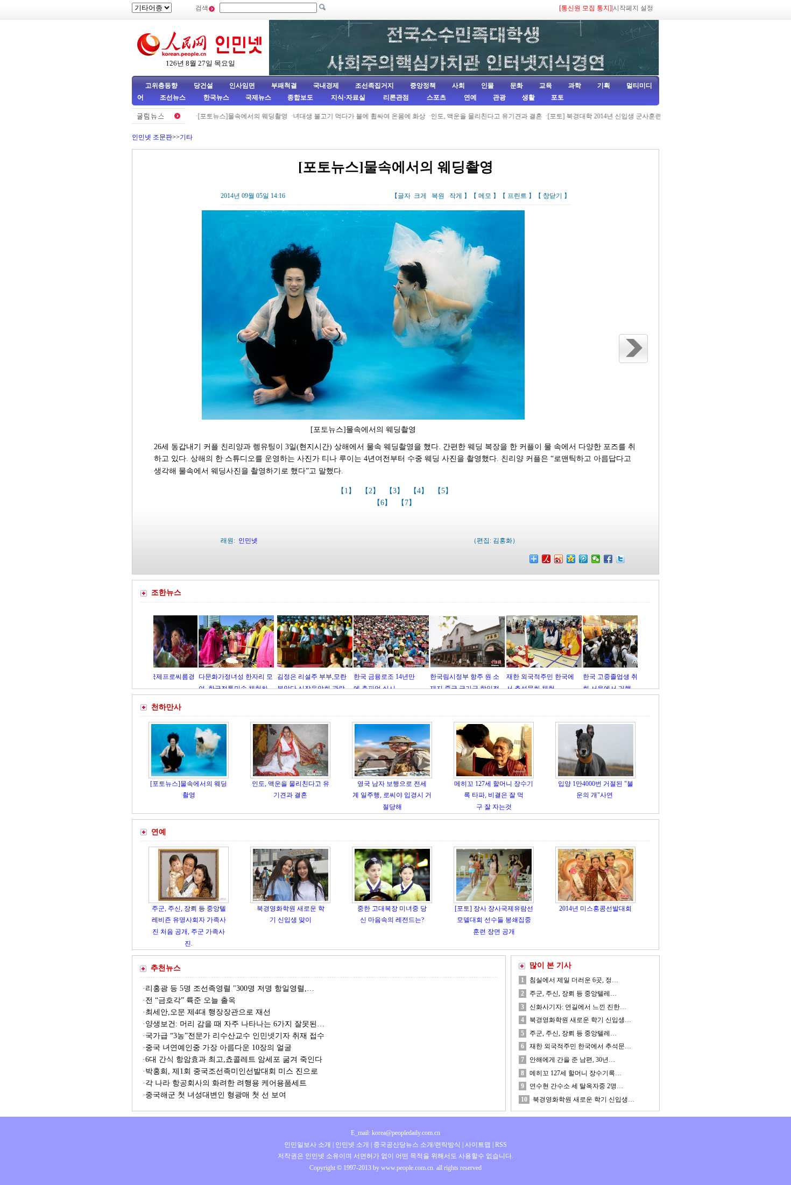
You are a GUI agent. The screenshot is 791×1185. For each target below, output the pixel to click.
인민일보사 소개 (307, 1144)
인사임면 (242, 85)
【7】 (407, 503)
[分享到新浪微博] (558, 559)
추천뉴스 (166, 968)
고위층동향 (161, 85)
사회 (458, 85)
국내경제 (326, 85)
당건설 (203, 85)
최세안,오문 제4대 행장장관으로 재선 (208, 1012)
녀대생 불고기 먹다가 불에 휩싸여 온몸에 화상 (331, 116)
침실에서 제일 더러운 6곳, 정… (573, 980)
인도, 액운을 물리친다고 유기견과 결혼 (458, 116)
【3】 (395, 491)
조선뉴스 (173, 97)
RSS (501, 1144)
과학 (574, 85)
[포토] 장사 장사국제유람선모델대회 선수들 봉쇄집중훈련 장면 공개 (494, 920)
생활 (528, 97)
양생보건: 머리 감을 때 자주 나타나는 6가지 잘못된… (234, 1024)
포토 (557, 97)
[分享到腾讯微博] (583, 559)
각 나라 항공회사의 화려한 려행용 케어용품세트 (226, 1083)
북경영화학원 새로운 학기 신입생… (580, 1020)
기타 (186, 137)
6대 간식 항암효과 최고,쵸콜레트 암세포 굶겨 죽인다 (233, 1059)
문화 (516, 85)
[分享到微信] (596, 559)
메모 (484, 196)
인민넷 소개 (351, 1144)
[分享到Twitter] (620, 559)
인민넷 (248, 540)
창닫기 (552, 196)
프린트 (517, 196)
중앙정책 (423, 85)
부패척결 (284, 85)
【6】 (383, 503)
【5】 (444, 491)
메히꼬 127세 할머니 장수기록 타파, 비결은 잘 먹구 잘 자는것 (493, 795)
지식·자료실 (349, 97)
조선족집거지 (374, 85)
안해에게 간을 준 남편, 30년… (572, 1059)
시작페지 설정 (633, 8)
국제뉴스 (258, 97)
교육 (545, 85)
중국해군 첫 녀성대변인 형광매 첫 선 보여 (215, 1095)
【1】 (347, 491)
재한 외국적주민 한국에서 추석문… (580, 1046)
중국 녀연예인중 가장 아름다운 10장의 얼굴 (218, 1048)
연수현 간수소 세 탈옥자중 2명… (576, 1086)
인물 (487, 85)
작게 (455, 196)
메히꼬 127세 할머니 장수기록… (575, 1073)
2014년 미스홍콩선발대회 (595, 908)
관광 (499, 97)
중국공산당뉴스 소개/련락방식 (417, 1144)
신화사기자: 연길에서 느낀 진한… (577, 1007)
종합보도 (300, 97)
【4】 (419, 491)
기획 (603, 85)
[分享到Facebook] (608, 559)
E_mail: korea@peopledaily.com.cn (395, 1133)
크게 (420, 196)
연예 (469, 97)
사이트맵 (478, 1144)
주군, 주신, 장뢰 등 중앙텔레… (573, 993)
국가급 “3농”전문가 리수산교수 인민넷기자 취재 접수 (234, 1036)
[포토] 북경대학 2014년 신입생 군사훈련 (576, 116)
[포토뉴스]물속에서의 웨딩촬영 (214, 116)
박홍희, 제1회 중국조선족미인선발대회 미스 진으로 (232, 1071)
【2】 (371, 491)
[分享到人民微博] (546, 559)
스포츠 (435, 97)
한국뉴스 (216, 97)
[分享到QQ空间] (571, 559)
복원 (438, 196)
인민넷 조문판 (152, 137)
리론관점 (396, 97)
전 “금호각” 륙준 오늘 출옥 (190, 1000)
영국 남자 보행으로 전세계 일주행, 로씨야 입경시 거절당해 (392, 795)
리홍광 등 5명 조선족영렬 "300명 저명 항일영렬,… (229, 988)
